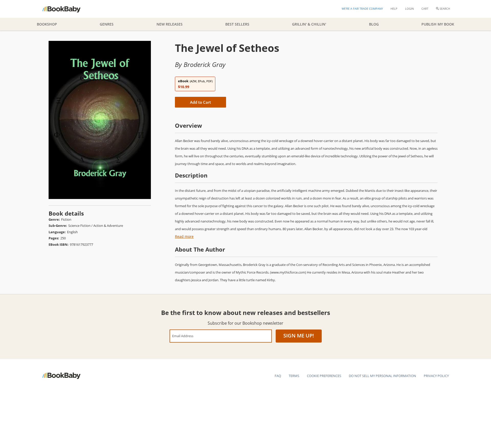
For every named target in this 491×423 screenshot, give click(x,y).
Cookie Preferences (324, 375)
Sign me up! (298, 335)
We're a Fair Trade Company (362, 8)
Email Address (182, 336)
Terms (294, 375)
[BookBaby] (66, 9)
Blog (374, 24)
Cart (424, 8)
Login (409, 8)
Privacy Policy (436, 375)
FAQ (278, 375)
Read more (184, 236)
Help (393, 8)
